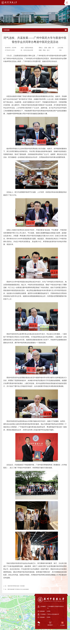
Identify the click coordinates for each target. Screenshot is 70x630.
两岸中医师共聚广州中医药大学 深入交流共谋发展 (22, 596)
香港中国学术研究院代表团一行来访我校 (20, 592)
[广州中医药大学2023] (10, 2)
